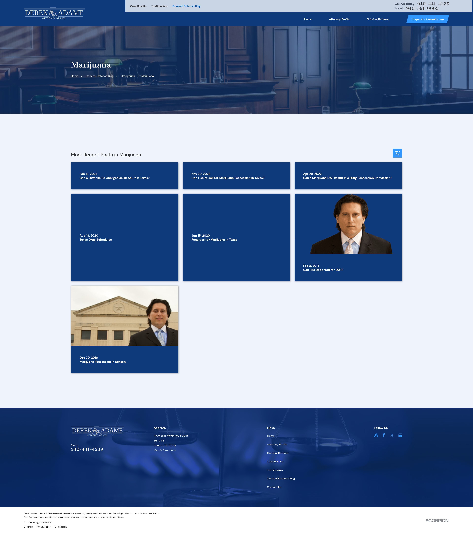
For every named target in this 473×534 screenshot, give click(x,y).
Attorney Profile (277, 444)
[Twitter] (392, 435)
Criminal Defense (278, 453)
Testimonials (159, 6)
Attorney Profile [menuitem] (339, 19)
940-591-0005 (422, 8)
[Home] (54, 13)
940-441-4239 (433, 4)
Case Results (138, 6)
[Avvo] (376, 435)
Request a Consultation (428, 19)
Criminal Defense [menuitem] (378, 19)
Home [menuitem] (308, 19)
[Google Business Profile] (400, 435)
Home (271, 436)
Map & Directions (165, 450)
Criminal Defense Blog (186, 6)
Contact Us (274, 487)
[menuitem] (28, 527)
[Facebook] (384, 435)
